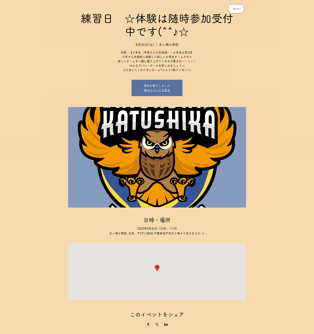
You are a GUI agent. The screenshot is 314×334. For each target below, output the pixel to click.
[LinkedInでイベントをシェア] (166, 324)
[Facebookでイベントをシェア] (148, 324)
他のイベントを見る (157, 90)
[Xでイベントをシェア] (157, 324)
